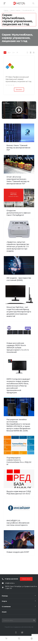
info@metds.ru (10, 583)
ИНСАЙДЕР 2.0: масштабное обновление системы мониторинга (18, 523)
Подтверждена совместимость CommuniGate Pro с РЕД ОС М (19, 461)
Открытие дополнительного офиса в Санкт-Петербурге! (18, 213)
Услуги (4, 601)
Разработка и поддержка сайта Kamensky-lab (19, 627)
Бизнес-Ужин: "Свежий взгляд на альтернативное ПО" (18, 147)
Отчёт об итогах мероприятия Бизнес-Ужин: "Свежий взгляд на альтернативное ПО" (18, 180)
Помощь (5, 596)
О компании (6, 606)
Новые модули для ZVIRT (18, 552)
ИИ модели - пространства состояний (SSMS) (19, 279)
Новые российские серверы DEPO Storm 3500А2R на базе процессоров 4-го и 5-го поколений (18, 347)
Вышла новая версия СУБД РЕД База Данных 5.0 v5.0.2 (19, 492)
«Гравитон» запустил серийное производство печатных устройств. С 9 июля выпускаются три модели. (18, 246)
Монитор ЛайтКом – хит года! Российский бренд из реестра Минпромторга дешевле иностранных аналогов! (19, 311)
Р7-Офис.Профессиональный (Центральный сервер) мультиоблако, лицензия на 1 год (18, 79)
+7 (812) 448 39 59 (11, 579)
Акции (4, 612)
